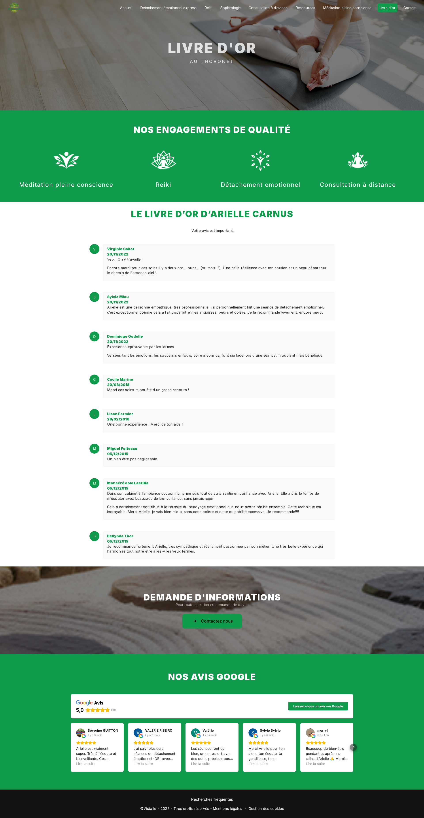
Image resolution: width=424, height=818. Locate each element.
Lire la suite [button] (85, 763)
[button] (70, 747)
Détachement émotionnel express (168, 8)
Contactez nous (217, 621)
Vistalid (150, 808)
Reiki (208, 8)
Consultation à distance (268, 8)
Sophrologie (230, 8)
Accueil (126, 8)
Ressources (305, 8)
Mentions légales (227, 808)
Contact (409, 8)
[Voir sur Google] (80, 732)
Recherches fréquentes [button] (212, 799)
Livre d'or (387, 8)
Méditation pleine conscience (347, 8)
